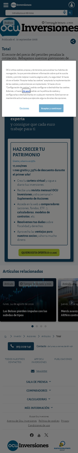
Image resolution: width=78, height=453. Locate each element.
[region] (39, 89)
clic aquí (26, 91)
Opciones (24, 108)
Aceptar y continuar (51, 108)
